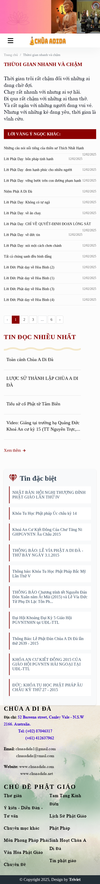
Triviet (75, 879)
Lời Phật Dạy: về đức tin (22, 235)
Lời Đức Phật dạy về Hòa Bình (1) (29, 278)
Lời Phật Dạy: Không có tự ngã (27, 202)
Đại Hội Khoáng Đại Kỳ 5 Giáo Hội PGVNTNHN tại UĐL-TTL (42, 620)
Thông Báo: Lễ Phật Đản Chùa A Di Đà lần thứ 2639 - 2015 (48, 640)
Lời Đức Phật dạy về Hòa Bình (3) (29, 289)
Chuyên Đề (15, 864)
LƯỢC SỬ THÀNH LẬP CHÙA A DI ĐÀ (42, 381)
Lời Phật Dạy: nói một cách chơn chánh (33, 246)
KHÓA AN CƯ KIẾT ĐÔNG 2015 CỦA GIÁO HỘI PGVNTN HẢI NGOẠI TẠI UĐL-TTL (46, 664)
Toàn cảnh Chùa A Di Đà (29, 359)
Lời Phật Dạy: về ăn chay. (23, 213)
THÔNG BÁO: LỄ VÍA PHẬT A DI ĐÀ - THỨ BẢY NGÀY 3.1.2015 (47, 552)
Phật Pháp (59, 828)
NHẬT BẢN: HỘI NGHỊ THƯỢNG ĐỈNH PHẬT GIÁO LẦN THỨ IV (49, 494)
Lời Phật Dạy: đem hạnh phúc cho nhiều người (38, 170)
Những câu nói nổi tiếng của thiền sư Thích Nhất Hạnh (44, 148)
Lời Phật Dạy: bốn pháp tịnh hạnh (28, 159)
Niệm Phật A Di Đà (18, 191)
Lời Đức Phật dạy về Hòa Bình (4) (29, 300)
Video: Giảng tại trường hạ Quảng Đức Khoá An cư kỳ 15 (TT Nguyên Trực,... (43, 426)
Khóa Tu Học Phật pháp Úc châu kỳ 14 (44, 513)
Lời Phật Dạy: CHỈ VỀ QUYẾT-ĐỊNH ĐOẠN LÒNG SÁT (47, 224)
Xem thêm (12, 450)
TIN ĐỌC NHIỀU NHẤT (40, 336)
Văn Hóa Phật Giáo (23, 852)
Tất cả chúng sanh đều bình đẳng (28, 256)
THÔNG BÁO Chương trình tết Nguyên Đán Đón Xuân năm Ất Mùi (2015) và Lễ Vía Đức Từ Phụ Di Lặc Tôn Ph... (49, 597)
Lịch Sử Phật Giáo (68, 816)
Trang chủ (11, 55)
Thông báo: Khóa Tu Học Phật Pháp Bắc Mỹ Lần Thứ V (49, 573)
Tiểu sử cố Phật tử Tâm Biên (33, 403)
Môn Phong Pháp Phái (26, 840)
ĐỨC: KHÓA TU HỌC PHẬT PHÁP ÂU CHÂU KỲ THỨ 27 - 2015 (47, 687)
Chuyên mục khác (21, 828)
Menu (11, 40)
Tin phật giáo (62, 860)
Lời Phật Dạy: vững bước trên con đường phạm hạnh (42, 181)
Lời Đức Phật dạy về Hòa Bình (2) (29, 267)
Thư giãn (13, 795)
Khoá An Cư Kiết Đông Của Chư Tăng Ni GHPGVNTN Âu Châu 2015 (47, 531)
